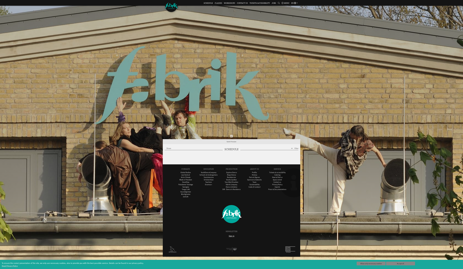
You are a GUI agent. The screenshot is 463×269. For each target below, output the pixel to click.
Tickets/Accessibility (260, 3)
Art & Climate (185, 177)
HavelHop (185, 182)
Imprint (277, 187)
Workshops (229, 3)
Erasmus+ (208, 184)
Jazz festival (185, 175)
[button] (279, 3)
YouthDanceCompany (208, 172)
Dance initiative (231, 187)
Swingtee (185, 187)
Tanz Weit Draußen (231, 182)
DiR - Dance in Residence (231, 189)
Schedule (208, 3)
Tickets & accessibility (277, 172)
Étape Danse (231, 175)
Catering (277, 175)
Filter (296, 148)
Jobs (274, 3)
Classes (218, 3)
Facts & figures (254, 177)
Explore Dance (231, 172)
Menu (286, 3)
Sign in (231, 236)
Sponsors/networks (254, 180)
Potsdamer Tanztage (185, 184)
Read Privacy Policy (10, 265)
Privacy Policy (277, 184)
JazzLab (185, 197)
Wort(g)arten (185, 194)
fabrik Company (231, 184)
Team (254, 182)
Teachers (208, 182)
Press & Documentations (277, 189)
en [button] (292, 3)
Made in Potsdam (185, 180)
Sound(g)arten (185, 192)
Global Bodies (185, 172)
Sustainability (254, 184)
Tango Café (186, 189)
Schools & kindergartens (209, 175)
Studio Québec (231, 180)
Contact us (242, 3)
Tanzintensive (209, 177)
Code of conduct (254, 187)
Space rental (277, 180)
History (254, 175)
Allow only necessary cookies (371, 263)
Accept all (400, 263)
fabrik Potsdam (231, 142)
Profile (254, 172)
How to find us (277, 177)
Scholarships (209, 180)
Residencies (231, 177)
